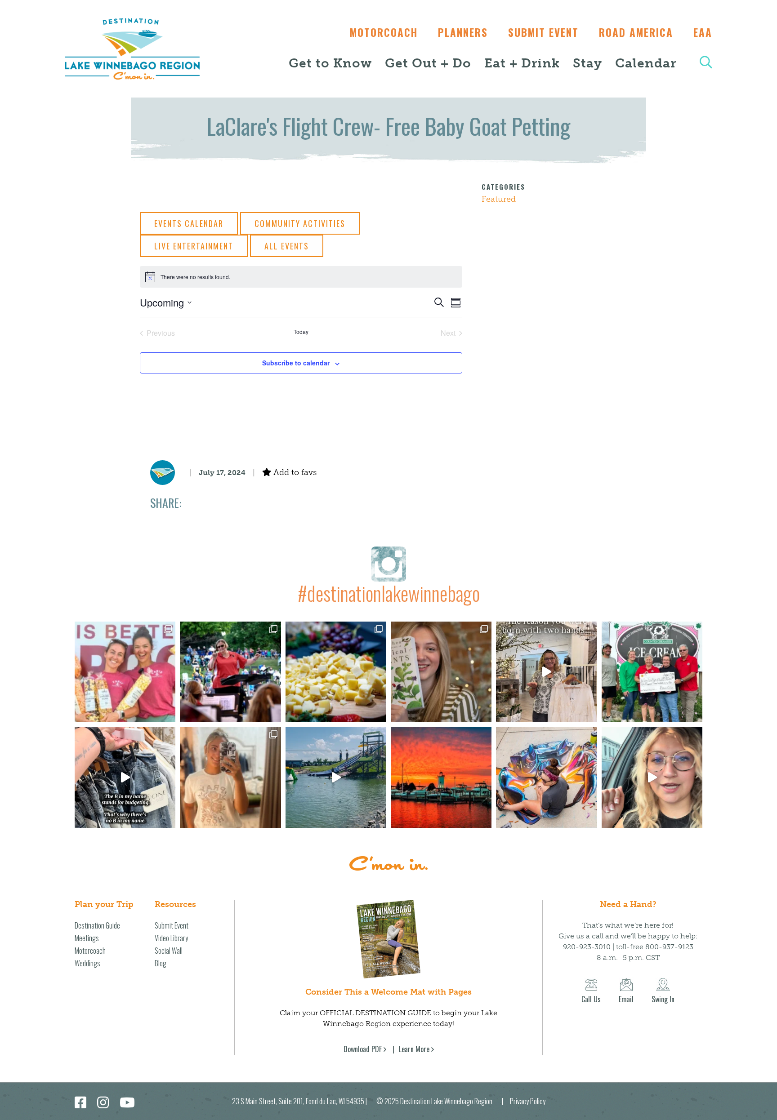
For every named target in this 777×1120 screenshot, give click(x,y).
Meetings (87, 938)
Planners (463, 32)
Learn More (414, 1049)
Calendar (645, 63)
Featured (499, 199)
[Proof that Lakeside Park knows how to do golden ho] (441, 777)
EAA (702, 32)
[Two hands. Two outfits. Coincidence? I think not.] (546, 672)
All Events (286, 246)
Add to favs (294, 472)
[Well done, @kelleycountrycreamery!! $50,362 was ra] (652, 672)
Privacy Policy (527, 1101)
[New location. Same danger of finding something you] (230, 777)
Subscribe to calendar (296, 362)
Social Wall (169, 950)
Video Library (171, 938)
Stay (587, 63)
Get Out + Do (428, 63)
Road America (636, 32)
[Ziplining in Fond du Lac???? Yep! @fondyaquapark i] (336, 777)
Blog (160, 963)
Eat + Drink (522, 63)
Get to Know (330, 63)
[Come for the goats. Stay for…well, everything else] (336, 672)
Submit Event (543, 32)
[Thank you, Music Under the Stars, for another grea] (230, 672)
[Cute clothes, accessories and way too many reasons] (125, 777)
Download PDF (363, 1049)
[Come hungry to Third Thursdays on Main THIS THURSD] (652, 777)
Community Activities (300, 223)
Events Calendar (188, 223)
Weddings (87, 963)
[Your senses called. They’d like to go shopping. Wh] (441, 672)
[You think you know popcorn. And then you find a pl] (125, 672)
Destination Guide (97, 925)
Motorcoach (384, 32)
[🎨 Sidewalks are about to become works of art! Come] (546, 777)
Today (301, 331)
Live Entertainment (193, 246)
